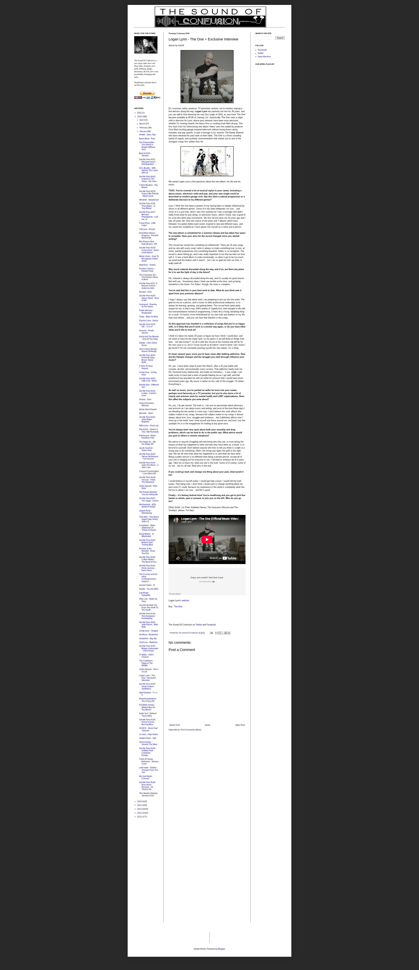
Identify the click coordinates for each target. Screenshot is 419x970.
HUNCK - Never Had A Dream (148, 729)
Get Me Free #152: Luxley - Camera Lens (147, 393)
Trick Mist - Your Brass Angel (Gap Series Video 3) (149, 519)
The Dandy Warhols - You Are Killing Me (148, 493)
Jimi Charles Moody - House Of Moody (148, 350)
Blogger (221, 949)
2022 (139, 113)
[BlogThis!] (219, 633)
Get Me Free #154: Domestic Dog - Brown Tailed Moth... (147, 358)
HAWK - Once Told (147, 135)
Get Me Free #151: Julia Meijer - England (147, 419)
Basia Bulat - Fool (147, 138)
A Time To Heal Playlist (146, 367)
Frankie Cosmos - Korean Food (147, 270)
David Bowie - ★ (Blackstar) (146, 535)
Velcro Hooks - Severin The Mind (148, 743)
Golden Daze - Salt (147, 738)
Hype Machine (264, 56)
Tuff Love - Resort (147, 229)
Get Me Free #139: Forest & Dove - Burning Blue (147, 722)
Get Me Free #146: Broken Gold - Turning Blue (147, 542)
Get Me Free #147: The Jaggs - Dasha (148, 499)
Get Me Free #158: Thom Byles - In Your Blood (147, 205)
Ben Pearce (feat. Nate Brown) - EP (148, 242)
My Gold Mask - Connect (146, 777)
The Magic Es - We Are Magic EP (147, 443)
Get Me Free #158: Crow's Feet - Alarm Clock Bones (149, 250)
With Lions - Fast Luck (149, 425)
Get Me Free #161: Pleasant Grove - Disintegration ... (147, 161)
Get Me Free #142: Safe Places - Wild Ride (148, 624)
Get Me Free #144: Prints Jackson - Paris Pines (147, 568)
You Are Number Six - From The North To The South (148, 607)
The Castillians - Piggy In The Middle (146, 663)
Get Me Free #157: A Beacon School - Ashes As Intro (148, 285)
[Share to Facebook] (226, 633)
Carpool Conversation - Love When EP (149, 472)
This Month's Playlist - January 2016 (148, 794)
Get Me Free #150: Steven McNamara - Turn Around (148, 456)
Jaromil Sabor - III (147, 585)
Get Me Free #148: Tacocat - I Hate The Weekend (147, 479)
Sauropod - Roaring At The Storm (148, 305)
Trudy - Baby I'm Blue (148, 316)
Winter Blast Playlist (148, 409)
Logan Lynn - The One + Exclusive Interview (147, 677)
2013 (139, 809)
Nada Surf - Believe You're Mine (147, 714)
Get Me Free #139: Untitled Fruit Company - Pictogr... (147, 751)
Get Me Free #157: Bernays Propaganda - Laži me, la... (148, 215)
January (143, 131)
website (185, 600)
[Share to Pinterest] (229, 633)
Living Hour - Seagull (148, 631)
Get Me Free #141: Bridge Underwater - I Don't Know (148, 648)
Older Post (240, 725)
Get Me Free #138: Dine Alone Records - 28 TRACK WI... (147, 785)
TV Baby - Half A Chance (146, 656)
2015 (139, 801)
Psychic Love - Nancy (148, 320)
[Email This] (216, 633)
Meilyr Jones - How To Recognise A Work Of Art (149, 258)
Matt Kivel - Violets (147, 265)
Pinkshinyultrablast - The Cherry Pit (148, 700)
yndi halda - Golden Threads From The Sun (148, 769)
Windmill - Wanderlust (149, 200)
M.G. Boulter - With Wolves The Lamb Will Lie (148, 170)
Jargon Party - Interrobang (145, 512)
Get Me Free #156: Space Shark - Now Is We (149, 298)
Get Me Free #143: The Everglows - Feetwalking (147, 616)
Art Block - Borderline (148, 634)
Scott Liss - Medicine (148, 642)
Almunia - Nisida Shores (146, 331)
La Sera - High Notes (148, 734)
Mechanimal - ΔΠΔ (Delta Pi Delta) (147, 505)
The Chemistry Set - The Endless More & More (148, 277)
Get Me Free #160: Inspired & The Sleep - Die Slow (147, 178)
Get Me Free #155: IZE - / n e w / (147, 325)
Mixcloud (140, 85)
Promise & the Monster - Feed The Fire (147, 551)
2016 (139, 116)
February (143, 127)
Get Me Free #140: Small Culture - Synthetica (147, 686)
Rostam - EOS (145, 292)
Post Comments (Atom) (191, 730)
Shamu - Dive (145, 399)
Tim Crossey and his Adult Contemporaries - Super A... (148, 577)
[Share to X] (222, 633)
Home (207, 725)
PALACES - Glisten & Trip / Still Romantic (149, 430)
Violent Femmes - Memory (147, 404)
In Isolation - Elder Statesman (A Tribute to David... (148, 527)
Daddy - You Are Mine (148, 589)
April (141, 120)
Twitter (199, 624)
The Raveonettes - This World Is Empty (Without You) (147, 146)
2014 (139, 805)
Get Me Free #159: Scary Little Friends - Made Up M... (149, 193)
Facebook (211, 624)
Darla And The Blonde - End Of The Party (149, 337)
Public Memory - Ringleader (146, 311)
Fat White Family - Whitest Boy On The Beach (147, 707)
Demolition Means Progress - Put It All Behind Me (148, 235)
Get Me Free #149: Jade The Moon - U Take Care (149, 465)
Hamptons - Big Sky (148, 638)
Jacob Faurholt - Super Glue (146, 449)
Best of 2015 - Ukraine (145, 154)
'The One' (178, 606)
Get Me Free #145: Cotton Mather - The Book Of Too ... (148, 559)
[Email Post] (211, 633)
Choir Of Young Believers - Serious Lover (148, 761)
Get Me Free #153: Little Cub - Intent (148, 379)
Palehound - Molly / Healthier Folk (147, 436)
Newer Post (174, 725)
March (142, 124)
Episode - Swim (146, 413)
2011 (139, 817)
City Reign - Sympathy (144, 594)
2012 (139, 813)
